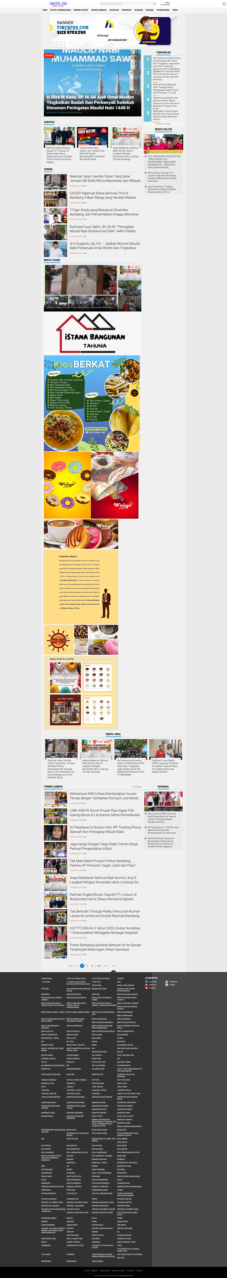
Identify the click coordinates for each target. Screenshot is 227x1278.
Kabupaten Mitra (99, 1109)
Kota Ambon (122, 1139)
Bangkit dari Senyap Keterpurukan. (126, 990)
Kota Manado (97, 1149)
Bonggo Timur (47, 1045)
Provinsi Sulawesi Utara (77, 1202)
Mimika (95, 1166)
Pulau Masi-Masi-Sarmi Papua (127, 1214)
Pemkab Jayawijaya (100, 1187)
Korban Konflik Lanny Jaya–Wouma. (104, 1140)
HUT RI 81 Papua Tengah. (77, 1080)
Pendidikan (126, 10)
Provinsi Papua (123, 1206)
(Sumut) (120, 978)
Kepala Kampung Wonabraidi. (129, 1126)
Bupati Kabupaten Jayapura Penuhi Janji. (78, 1049)
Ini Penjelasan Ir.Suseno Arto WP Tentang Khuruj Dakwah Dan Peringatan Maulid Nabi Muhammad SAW (105, 831)
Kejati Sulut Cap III (125, 1116)
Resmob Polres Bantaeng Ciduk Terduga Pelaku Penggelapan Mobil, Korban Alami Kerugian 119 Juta (166, 88)
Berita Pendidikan (74, 1026)
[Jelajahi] (224, 3)
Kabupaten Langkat (100, 1106)
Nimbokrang (46, 1173)
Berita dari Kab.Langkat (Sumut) (51, 999)
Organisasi (122, 1173)
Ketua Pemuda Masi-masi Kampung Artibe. (127, 1134)
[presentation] (136, 51)
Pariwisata (46, 1183)
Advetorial (97, 985)
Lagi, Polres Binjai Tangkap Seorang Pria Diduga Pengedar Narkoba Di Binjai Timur (162, 189)
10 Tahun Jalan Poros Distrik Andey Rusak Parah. (78, 983)
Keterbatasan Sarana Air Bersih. (78, 1134)
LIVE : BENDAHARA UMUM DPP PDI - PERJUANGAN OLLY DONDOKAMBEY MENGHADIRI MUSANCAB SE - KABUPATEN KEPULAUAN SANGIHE (164, 162)
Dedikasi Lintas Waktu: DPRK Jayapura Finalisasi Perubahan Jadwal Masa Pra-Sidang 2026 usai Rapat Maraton (165, 766)
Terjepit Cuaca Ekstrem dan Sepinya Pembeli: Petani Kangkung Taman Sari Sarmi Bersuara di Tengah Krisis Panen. (166, 103)
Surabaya (96, 1242)
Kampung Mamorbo (75, 1113)
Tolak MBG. (46, 1254)
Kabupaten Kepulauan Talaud (76, 1107)
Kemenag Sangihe (124, 1120)
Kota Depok (46, 1149)
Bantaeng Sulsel (74, 994)
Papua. (120, 1180)
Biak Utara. (97, 1038)
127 (99, 966)
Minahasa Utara (124, 1166)
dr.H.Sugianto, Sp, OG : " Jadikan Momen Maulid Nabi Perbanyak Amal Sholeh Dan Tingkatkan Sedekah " (105, 248)
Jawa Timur (122, 1087)
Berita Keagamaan (125, 1012)
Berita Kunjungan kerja (102, 1022)
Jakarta (70, 1087)
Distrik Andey (47, 1055)
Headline (70, 1074)
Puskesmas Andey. (49, 1218)
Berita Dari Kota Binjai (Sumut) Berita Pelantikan (53, 1004)
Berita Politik (47, 1031)
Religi (94, 1218)
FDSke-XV (70, 1062)
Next (105, 966)
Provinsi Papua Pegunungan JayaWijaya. (53, 1210)
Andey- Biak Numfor (125, 985)
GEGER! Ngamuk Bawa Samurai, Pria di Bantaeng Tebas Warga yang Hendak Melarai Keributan (103, 197)
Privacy (139, 1271)
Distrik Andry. (73, 1055)
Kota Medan (122, 1149)
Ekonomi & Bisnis (81, 10)
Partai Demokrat (74, 1183)
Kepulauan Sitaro (99, 1130)
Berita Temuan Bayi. (125, 1031)
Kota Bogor (122, 1146)
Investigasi (122, 1083)
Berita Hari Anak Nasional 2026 (103, 1013)
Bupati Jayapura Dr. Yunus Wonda (52, 1049)
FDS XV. (44, 1062)
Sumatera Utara (124, 1239)
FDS (118, 1059)
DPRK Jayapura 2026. (125, 1055)
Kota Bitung (97, 1146)
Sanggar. (71, 1221)
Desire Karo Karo (99, 1052)
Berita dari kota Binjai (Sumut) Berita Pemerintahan (76, 1005)
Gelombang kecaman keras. (53, 1065)
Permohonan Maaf (100, 1190)
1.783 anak (45, 982)
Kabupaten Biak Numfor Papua (127, 1098)
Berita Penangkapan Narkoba (50, 1027)
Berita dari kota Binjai (76, 998)
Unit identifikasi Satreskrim (129, 1254)
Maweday (121, 1159)
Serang (95, 1232)
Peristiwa (71, 1190)
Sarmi (94, 1221)
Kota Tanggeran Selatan (77, 1152)
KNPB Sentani (72, 1139)
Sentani (70, 1228)
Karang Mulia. (47, 1116)
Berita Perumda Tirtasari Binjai (128, 1027)
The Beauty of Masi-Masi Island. (102, 1246)
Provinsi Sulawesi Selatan (103, 1209)
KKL (42, 1139)
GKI (68, 1065)
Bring (94, 1045)
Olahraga (138, 10)
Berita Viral (97, 1035)
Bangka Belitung (99, 989)
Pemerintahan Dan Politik (52, 1187)
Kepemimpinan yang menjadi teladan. (53, 1131)
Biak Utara (71, 1038)
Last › (114, 966)
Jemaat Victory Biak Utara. (129, 1094)
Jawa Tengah (97, 1087)
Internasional (163, 10)
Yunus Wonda (97, 1261)
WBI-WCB (120, 1258)
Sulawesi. (96, 1239)
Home (45, 10)
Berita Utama (72, 1035)
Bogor (94, 1041)
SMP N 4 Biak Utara (75, 1239)
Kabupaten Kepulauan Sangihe (50, 1107)
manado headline (99, 1159)
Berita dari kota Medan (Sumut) (127, 1008)
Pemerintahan (123, 1183)
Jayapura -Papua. (99, 1090)
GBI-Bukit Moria (124, 1062)
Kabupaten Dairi (99, 1102)
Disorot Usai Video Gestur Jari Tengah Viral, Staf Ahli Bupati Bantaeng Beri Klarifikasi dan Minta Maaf (92, 153)
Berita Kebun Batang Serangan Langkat (75, 1020)
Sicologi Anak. (73, 1235)
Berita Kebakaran (125, 1015)
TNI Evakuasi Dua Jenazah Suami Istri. (128, 1250)
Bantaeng (45, 994)
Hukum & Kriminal (99, 10)
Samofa (44, 1221)
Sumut (44, 1242)
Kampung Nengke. (99, 1113)
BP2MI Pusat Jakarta (76, 1045)
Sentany (70, 1232)
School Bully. (98, 1225)
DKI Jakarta (97, 1055)
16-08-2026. (96, 982)
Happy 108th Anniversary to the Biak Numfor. (129, 1070)
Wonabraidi (71, 1261)
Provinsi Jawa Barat (75, 1206)
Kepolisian (71, 1130)
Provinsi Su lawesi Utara (52, 1202)
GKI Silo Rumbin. (99, 1065)
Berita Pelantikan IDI (126, 1022)
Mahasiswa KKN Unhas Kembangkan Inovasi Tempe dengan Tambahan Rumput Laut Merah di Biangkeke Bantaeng (104, 798)
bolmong (121, 1041)
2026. (119, 982)
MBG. (43, 1166)
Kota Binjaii (72, 1146)
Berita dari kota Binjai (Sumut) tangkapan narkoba (104, 1004)
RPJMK (120, 1218)
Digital (120, 1052)
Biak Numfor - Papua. (50, 1038)
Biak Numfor (122, 1035)
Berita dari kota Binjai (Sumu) (101, 999)
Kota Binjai (46, 1146)
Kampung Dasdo (48, 1113)
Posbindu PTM (73, 1199)
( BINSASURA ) (46, 978)
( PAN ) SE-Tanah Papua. (76, 978)
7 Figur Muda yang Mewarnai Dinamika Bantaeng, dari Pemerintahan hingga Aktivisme (104, 212)
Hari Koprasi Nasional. (51, 1074)
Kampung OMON (123, 1113)
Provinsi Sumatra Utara (102, 1213)
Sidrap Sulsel (98, 1235)
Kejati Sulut (97, 1116)
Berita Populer (73, 1031)
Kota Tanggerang (99, 1152)
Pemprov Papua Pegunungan (129, 1187)
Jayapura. (96, 1094)
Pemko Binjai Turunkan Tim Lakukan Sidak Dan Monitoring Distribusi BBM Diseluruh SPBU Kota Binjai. (162, 177)
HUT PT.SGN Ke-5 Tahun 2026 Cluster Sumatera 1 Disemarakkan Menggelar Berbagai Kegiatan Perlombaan (105, 932)
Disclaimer (130, 1271)
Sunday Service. (73, 1242)
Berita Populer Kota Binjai (103, 1031)
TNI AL (119, 1245)
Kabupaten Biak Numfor (102, 1097)
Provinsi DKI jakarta (50, 1206)
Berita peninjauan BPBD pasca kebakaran (102, 1027)
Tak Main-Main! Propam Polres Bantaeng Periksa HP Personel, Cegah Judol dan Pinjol (102, 863)
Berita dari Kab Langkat (127, 994)
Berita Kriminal (124, 1019)
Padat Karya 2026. (74, 1176)
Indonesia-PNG (47, 1083)
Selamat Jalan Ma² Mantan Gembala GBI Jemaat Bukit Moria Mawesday (53, 1230)
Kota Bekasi (122, 1142)
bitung (120, 1038)
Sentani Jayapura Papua (102, 1228)
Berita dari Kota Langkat (128, 1003)
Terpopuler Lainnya (163, 124)
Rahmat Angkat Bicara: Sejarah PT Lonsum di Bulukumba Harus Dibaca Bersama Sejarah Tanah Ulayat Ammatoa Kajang (59, 154)
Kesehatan (114, 10)
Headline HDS (97, 1074)
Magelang (121, 1156)
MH (68, 1166)
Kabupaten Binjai (48, 1102)
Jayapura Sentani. (49, 1094)
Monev (69, 1169)
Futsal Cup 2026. (99, 1062)
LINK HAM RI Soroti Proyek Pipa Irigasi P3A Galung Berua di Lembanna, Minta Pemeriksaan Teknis (105, 814)
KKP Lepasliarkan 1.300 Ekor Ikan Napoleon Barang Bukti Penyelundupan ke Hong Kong (163, 830)
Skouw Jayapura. (124, 1235)
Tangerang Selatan (75, 1245)
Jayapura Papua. (124, 1090)
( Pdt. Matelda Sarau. (101, 978)
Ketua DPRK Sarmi (99, 1133)
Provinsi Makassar (100, 1206)
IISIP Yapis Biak (123, 1080)
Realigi (70, 1218)
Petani (120, 1190)
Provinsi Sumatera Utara (103, 1202)
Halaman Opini (98, 1069)
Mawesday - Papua (99, 1163)
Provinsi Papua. (73, 1209)
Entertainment (73, 1059)
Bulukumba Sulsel (125, 1045)
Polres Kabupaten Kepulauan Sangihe (125, 1194)
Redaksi (94, 1271)
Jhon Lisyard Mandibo (50, 1097)
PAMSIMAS (96, 1176)
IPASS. (43, 1087)
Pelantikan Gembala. (101, 1183)
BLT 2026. (70, 1041)
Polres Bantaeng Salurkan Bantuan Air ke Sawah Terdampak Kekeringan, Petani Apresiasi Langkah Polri (105, 949)
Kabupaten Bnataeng (75, 1102)
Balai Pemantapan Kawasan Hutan (79, 990)
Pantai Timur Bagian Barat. (128, 1176)
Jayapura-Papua (73, 1094)
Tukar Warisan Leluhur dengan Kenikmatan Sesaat (103, 1255)
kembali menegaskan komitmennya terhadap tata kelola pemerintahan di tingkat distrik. (104, 1123)
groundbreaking (74, 1069)
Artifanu (45, 989)
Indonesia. (71, 1083)
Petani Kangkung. (48, 1193)
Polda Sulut (72, 1193)
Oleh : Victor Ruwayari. (102, 1173)
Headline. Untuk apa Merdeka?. (126, 1075)
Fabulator (96, 1059)
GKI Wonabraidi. (124, 1065)
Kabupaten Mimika (125, 1106)
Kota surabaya (47, 1152)
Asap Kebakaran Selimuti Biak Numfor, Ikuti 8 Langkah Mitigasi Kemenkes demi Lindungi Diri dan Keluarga (126, 153)
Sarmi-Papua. (72, 1225)
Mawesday (71, 1163)
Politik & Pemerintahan (60, 10)
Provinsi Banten (124, 1199)
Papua (43, 1180)
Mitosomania (47, 1169)
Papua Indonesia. (74, 1180)
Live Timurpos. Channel (102, 1156)
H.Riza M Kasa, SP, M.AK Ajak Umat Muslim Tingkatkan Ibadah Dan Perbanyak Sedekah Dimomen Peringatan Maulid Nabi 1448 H (90, 102)
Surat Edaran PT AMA (126, 1242)
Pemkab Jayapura (74, 1187)
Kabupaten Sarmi (124, 1109)
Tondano (70, 1254)
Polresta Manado (48, 1199)
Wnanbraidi (46, 1261)
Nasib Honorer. (98, 1169)
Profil (175, 10)
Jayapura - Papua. (74, 1090)
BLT (42, 1041)
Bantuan (95, 994)
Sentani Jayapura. (125, 1228)
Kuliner (70, 1156)
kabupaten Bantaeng (76, 1097)
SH (118, 1232)
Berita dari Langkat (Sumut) (53, 1012)
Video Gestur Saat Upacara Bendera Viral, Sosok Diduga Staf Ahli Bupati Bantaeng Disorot (166, 115)
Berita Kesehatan (99, 1019)
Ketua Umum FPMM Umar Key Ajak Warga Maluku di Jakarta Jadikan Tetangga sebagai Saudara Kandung (162, 817)
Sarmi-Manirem (48, 1225)
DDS (93, 1048)
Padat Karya (46, 1176)
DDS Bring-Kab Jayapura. (127, 1048)
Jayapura (45, 1090)
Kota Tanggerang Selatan (128, 1152)
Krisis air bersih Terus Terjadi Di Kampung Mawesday (51, 1158)
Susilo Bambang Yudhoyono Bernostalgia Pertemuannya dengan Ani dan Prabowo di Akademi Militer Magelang (161, 842)
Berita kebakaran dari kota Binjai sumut (53, 1020)
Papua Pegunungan (100, 1180)
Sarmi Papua (122, 1221)
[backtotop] (113, 972)
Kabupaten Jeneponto (126, 1102)
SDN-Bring (121, 1225)
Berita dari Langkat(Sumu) (78, 1012)
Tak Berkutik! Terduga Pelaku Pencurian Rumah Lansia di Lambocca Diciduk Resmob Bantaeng (166, 75)
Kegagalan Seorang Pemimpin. (75, 1117)
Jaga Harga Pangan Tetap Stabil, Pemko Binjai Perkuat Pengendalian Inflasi (104, 846)
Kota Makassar (73, 1149)
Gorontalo (46, 1069)
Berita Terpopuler (49, 1035)
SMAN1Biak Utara (48, 1239)
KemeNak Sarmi (123, 1123)
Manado (70, 1159)
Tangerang (46, 1245)
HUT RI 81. (96, 1080)
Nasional (150, 10)
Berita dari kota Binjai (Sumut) (59, 113)
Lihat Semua (136, 787)
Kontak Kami (104, 1271)
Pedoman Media (118, 1271)
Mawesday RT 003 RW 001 (127, 1163)
